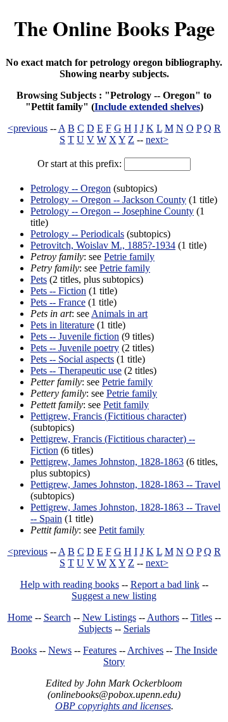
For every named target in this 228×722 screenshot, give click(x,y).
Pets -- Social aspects (72, 359)
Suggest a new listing (114, 595)
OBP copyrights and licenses (113, 705)
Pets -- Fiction (58, 290)
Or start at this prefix (78, 163)
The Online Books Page (114, 28)
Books (24, 650)
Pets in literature (62, 325)
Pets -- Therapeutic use (76, 370)
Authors (163, 617)
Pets (38, 279)
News (60, 650)
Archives (145, 650)
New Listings (109, 617)
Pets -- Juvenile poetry (74, 347)
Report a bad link (165, 584)
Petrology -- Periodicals (77, 233)
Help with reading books (69, 584)
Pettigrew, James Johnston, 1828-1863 (107, 461)
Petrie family (129, 256)
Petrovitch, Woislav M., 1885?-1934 (102, 245)
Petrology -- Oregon (70, 188)
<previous (28, 128)
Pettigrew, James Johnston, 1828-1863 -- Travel (125, 484)
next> (157, 139)
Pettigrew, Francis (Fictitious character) (108, 416)
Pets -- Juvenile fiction (74, 336)
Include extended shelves (147, 106)
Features (100, 650)
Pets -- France (58, 302)
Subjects (95, 628)
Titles (201, 617)
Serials (137, 628)
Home (20, 617)
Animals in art (119, 313)
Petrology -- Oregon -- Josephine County (112, 211)
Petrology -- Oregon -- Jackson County (108, 199)
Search (57, 617)
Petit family (126, 404)
